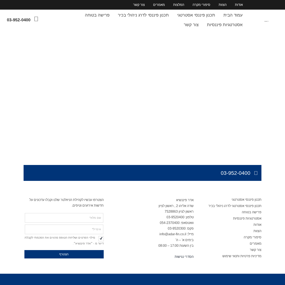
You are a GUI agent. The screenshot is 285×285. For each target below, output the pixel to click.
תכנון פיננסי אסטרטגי (196, 15)
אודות (239, 4)
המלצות (178, 4)
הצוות (223, 4)
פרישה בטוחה (97, 15)
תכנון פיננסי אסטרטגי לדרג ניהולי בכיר (234, 206)
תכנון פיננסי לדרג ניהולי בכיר (143, 15)
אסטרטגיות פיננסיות (225, 24)
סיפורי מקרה (201, 4)
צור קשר (139, 4)
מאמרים (159, 4)
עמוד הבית (233, 15)
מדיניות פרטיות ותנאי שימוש (241, 256)
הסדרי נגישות (184, 256)
